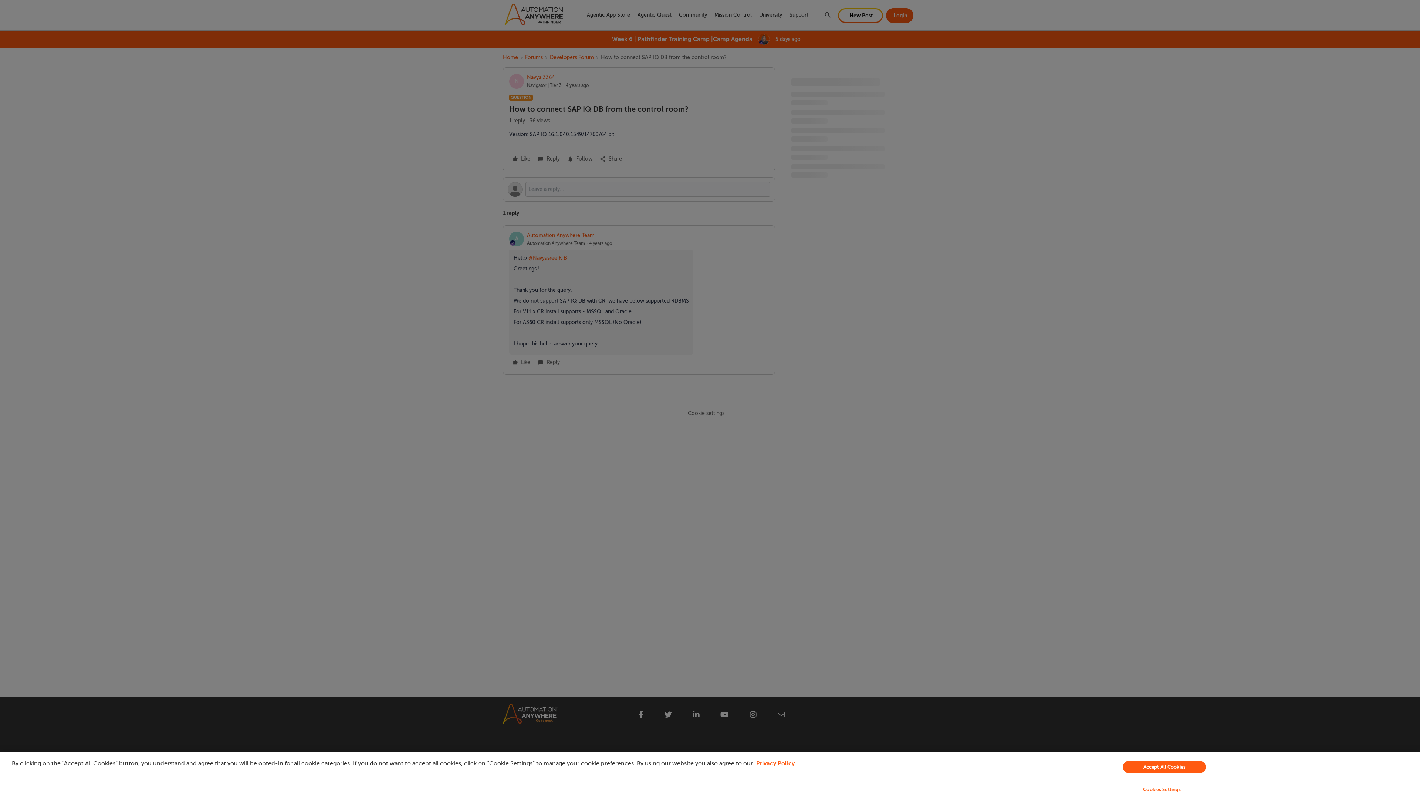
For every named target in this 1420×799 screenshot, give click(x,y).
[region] (710, 775)
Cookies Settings (1162, 789)
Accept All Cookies (1164, 767)
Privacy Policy (775, 763)
